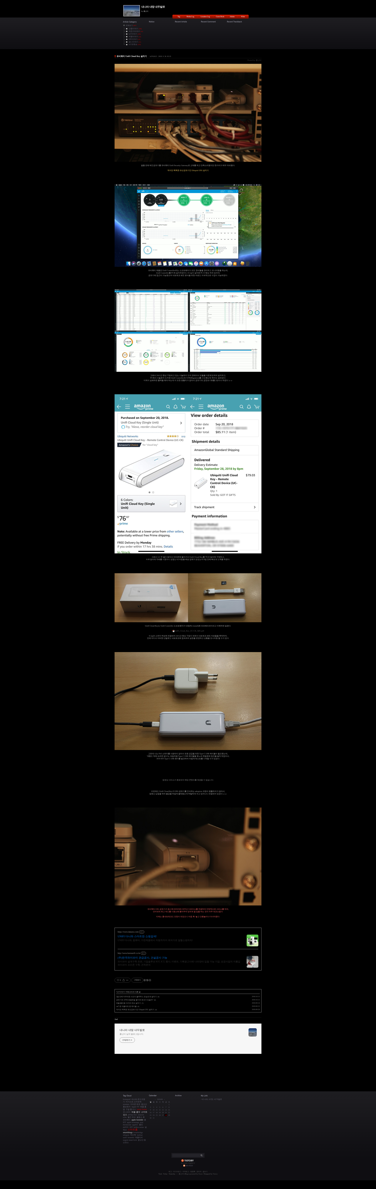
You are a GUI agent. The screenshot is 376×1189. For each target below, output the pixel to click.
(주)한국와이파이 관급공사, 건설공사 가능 (142, 957)
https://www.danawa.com (128, 932)
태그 (170, 1171)
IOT (131, 1127)
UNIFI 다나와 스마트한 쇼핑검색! (137, 936)
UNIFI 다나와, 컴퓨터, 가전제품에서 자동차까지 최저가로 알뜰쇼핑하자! (155, 940)
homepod (126, 1099)
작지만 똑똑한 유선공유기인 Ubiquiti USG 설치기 (135, 1010)
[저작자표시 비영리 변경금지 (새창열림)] (147, 980)
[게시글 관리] (127, 980)
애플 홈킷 (135, 1112)
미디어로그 (177, 1171)
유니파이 (127, 1112)
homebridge (138, 1132)
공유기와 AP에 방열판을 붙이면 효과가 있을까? (134, 1000)
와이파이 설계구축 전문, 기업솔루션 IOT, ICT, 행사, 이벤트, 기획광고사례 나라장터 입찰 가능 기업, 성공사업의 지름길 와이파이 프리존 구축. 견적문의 (179, 963)
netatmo (126, 1104)
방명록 (192, 1171)
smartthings (127, 1132)
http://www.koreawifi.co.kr (129, 953)
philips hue (132, 1115)
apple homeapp (133, 1122)
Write (243, 17)
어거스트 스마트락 (133, 1102)
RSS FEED (189, 1165)
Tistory (215, 1174)
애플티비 (139, 1137)
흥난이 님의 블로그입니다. (132, 1034)
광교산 (144, 1104)
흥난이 (181, 1174)
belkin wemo (139, 1127)
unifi (125, 1137)
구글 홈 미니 (131, 1109)
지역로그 (186, 1171)
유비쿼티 (127, 1120)
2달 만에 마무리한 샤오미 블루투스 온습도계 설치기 (136, 997)
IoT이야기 (153, 56)
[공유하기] (123, 980)
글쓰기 (205, 1171)
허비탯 (133, 1135)
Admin (232, 17)
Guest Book (220, 17)
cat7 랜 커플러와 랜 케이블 (126, 1006)
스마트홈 (133, 1129)
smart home (142, 1109)
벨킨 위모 (132, 1117)
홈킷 (141, 1125)
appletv (135, 1125)
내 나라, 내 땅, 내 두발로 (212, 1099)
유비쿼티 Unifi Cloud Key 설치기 (132, 56)
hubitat (140, 1135)
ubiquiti (126, 1135)
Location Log (205, 17)
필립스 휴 (141, 1117)
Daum (200, 1174)
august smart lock (130, 1140)
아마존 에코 (135, 1104)
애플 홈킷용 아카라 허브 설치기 (128, 1003)
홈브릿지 (127, 1107)
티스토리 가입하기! (188, 1163)
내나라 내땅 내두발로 (153, 6)
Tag (179, 17)
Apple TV (135, 1107)
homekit (131, 1137)
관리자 (199, 1171)
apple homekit (137, 1120)
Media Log (190, 17)
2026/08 (160, 1099)
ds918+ (126, 1127)
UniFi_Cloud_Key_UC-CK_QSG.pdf (189, 631)
